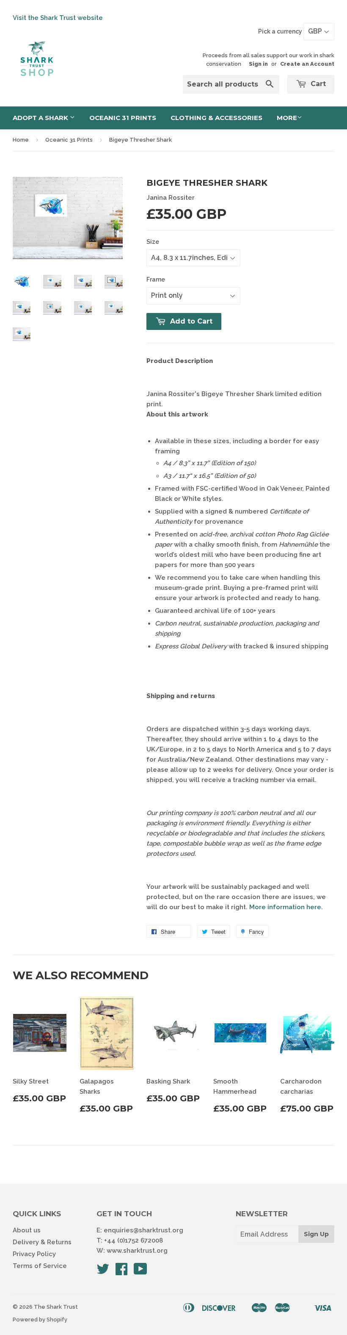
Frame (155, 279)
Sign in (258, 64)
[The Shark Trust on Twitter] (102, 1272)
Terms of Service (40, 1266)
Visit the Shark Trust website (58, 18)
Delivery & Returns (42, 1242)
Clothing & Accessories (216, 118)
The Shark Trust (56, 1307)
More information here (285, 907)
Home (21, 140)
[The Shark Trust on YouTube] (140, 1272)
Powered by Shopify (40, 1319)
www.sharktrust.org (137, 1250)
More (287, 118)
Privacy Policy (34, 1254)
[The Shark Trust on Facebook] (121, 1272)
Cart (317, 84)
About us (27, 1230)
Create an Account (307, 64)
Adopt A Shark (41, 118)
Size (152, 241)
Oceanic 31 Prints (122, 118)
